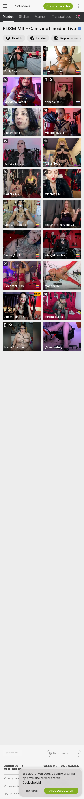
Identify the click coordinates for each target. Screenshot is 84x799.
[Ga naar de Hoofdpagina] (26, 6)
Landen (41, 38)
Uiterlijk (17, 38)
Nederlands (60, 753)
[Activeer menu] (5, 6)
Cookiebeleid (32, 782)
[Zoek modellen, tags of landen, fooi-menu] (77, 17)
